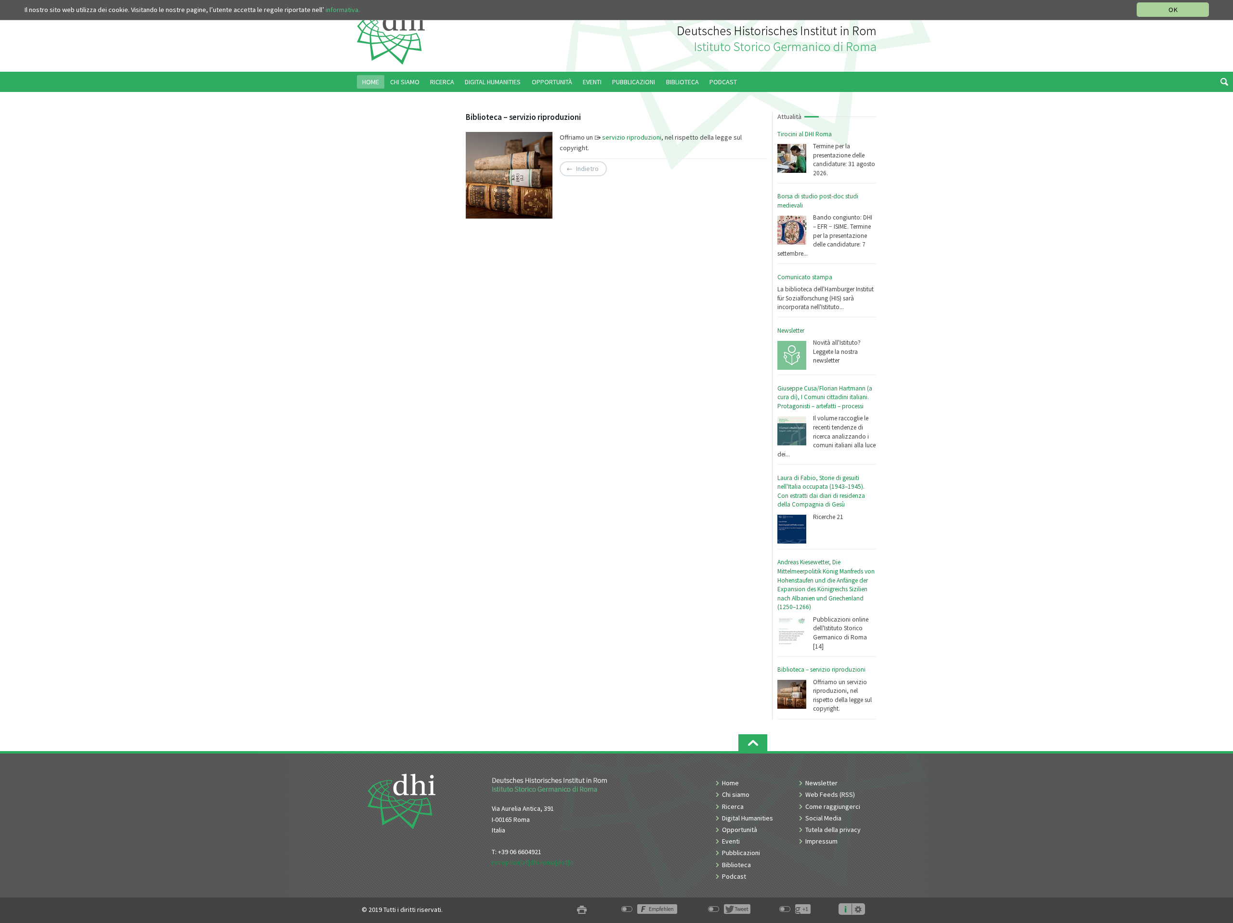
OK (1173, 9)
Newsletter (790, 330)
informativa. (343, 9)
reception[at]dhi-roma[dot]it (532, 862)
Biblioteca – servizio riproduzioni (821, 669)
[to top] (752, 742)
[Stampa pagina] (582, 909)
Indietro (587, 168)
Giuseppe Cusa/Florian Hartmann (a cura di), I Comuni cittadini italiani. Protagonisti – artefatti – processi (824, 397)
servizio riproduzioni (631, 137)
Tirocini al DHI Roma (804, 134)
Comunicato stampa (804, 277)
